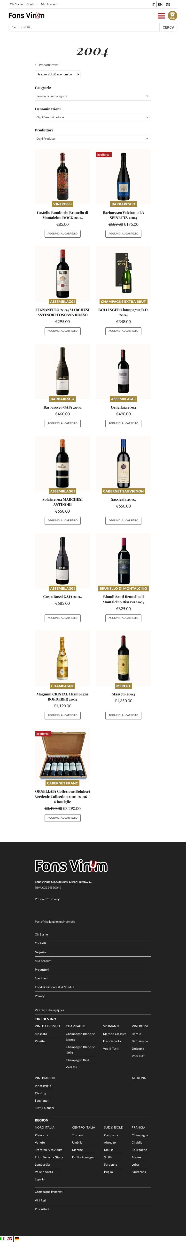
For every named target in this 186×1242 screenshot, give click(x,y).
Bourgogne (139, 1150)
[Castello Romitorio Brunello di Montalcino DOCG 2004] (62, 176)
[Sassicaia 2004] (123, 463)
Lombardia (42, 1164)
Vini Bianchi (45, 1078)
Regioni (42, 1120)
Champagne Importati (49, 1192)
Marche (77, 1150)
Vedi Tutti (73, 1067)
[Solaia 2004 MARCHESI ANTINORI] (62, 463)
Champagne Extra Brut (123, 301)
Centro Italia (83, 1127)
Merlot (123, 686)
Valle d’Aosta (44, 1172)
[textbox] (93, 96)
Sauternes (139, 1172)
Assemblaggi (62, 301)
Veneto (40, 1142)
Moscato (41, 1034)
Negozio (40, 952)
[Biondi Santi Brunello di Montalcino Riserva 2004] (123, 561)
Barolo (136, 1034)
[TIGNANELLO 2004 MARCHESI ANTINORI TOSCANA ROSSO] (62, 273)
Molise (109, 1150)
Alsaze (136, 1157)
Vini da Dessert (48, 1026)
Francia (138, 1127)
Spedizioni (41, 978)
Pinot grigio (43, 1086)
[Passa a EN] (10, 1239)
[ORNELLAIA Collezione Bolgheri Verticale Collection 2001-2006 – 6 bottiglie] (62, 755)
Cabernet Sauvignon (123, 491)
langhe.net (56, 921)
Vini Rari (40, 1200)
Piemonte (41, 1135)
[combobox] (93, 96)
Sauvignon (42, 1100)
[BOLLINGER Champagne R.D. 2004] (123, 273)
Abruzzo (110, 1142)
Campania (111, 1135)
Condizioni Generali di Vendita (54, 987)
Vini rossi (62, 204)
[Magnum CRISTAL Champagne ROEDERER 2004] (62, 658)
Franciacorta (112, 1041)
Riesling (40, 1093)
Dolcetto (138, 1048)
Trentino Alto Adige (48, 1150)
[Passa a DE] (17, 1239)
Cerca (169, 27)
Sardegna (110, 1164)
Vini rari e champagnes (49, 1010)
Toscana (78, 1135)
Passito (40, 1041)
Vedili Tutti (111, 1048)
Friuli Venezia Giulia (49, 1157)
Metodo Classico (115, 1034)
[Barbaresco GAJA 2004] (62, 371)
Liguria (40, 1179)
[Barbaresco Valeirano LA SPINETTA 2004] (123, 176)
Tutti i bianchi (44, 1108)
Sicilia (108, 1157)
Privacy (40, 996)
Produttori (42, 969)
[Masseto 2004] (123, 658)
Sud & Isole (113, 1127)
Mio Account (49, 4)
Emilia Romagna (83, 1157)
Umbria (77, 1142)
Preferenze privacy (47, 899)
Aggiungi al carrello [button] (62, 233)
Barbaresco (123, 204)
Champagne (62, 686)
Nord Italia (44, 1127)
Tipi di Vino (45, 1019)
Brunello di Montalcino (123, 588)
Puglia (108, 1172)
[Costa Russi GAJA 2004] (62, 561)
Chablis (137, 1142)
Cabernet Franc (62, 783)
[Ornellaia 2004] (123, 371)
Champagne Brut (78, 1060)
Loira (135, 1164)
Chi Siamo (16, 4)
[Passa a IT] (2, 1239)
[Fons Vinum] (26, 17)
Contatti (31, 4)
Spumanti (111, 1026)
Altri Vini (139, 1078)
